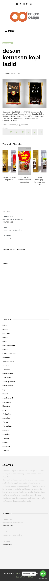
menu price (7, 402)
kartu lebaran (8, 373)
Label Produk (8, 386)
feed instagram (8, 361)
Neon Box (6, 406)
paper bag (6, 418)
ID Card (6, 365)
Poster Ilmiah (8, 426)
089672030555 (8, 222)
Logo (4, 390)
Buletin (5, 349)
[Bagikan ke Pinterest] (40, 132)
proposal (6, 430)
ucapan (5, 442)
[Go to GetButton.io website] (43, 578)
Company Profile (9, 353)
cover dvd (6, 357)
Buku (5, 341)
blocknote (6, 333)
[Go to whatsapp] (43, 573)
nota (4, 410)
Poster (5, 422)
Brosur (5, 337)
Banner (5, 329)
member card (8, 398)
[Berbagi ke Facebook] (5, 132)
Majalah (5, 394)
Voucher (6, 450)
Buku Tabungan (9, 345)
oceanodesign (7, 238)
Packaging (7, 43)
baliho (5, 325)
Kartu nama (7, 378)
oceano (7, 74)
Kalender (6, 369)
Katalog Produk (9, 382)
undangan (6, 446)
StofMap (6, 438)
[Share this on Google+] (17, 132)
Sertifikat (6, 434)
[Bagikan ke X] (11, 132)
